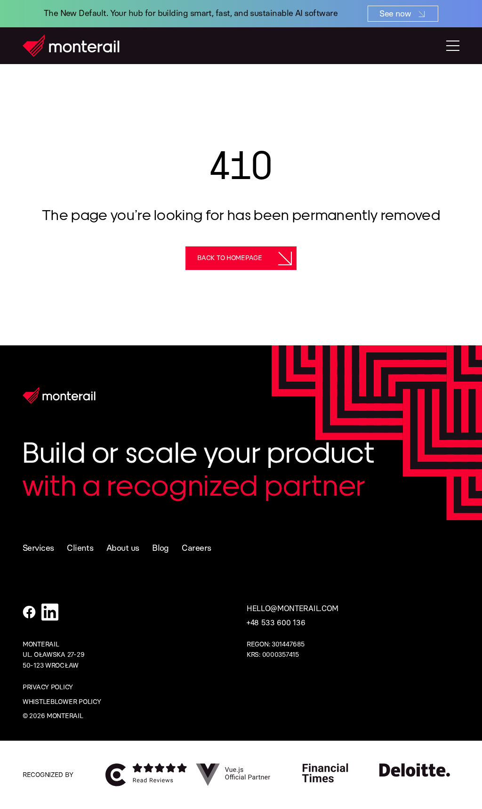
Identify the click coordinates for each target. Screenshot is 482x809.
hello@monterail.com (292, 608)
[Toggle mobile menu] (452, 46)
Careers (196, 548)
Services (38, 548)
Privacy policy (48, 687)
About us (122, 548)
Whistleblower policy (62, 702)
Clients (80, 548)
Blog (160, 548)
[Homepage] (71, 45)
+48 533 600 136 (276, 622)
